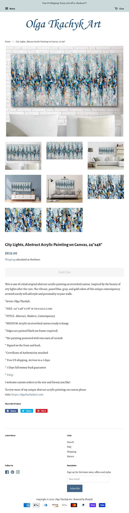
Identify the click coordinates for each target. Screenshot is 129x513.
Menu (12, 8)
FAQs (10, 375)
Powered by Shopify (83, 499)
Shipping (10, 259)
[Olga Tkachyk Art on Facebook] (7, 472)
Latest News (10, 435)
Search (70, 442)
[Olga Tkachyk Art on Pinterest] (12, 472)
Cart (121, 8)
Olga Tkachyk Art (63, 499)
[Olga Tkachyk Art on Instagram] (18, 472)
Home (8, 41)
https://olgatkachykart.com (27, 394)
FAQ (69, 446)
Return (70, 456)
